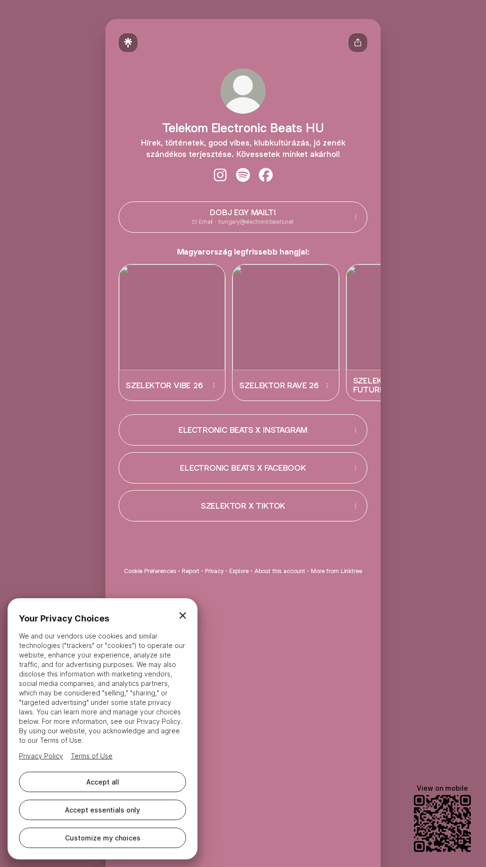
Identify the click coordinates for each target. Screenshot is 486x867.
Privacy (214, 571)
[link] (220, 175)
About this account (279, 571)
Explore (239, 571)
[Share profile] (357, 42)
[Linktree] (128, 42)
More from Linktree (336, 571)
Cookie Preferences (150, 571)
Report (190, 571)
